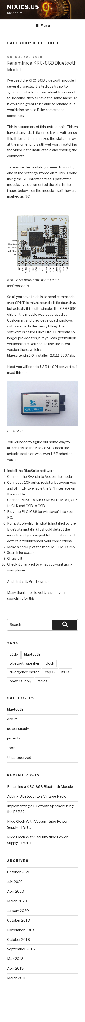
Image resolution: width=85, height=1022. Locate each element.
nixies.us (23, 7)
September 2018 (21, 949)
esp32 (50, 672)
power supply (20, 681)
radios (42, 681)
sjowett (39, 593)
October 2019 (18, 920)
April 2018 (15, 968)
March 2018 (17, 978)
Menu (45, 26)
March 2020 (17, 901)
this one (22, 373)
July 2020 (15, 882)
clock (50, 663)
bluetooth (32, 654)
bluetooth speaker (24, 663)
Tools (11, 748)
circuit (12, 719)
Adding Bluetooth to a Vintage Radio (36, 796)
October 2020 (18, 872)
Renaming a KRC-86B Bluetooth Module (40, 787)
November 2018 (20, 930)
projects (14, 738)
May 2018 (15, 959)
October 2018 (18, 940)
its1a (65, 672)
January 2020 (18, 911)
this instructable (53, 127)
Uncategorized (19, 757)
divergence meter (24, 672)
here (25, 344)
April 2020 (15, 891)
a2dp (14, 654)
